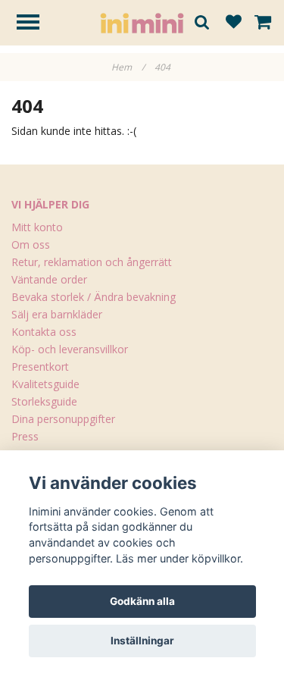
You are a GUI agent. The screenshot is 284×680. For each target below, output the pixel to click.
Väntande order (49, 279)
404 (163, 67)
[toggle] (36, 24)
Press (25, 436)
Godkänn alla (142, 601)
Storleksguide (44, 401)
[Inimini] (141, 21)
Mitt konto (37, 227)
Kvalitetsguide (45, 384)
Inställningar (142, 641)
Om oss (30, 244)
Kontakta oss (43, 331)
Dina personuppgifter (63, 419)
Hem (128, 67)
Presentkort (40, 366)
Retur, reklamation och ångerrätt (91, 262)
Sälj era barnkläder (56, 314)
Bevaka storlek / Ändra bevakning (93, 297)
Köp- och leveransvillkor (69, 349)
